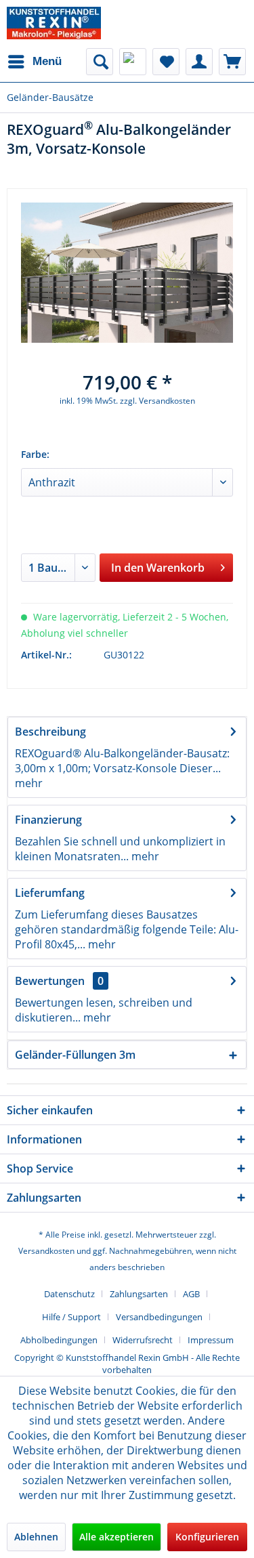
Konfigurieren (207, 1536)
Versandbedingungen (159, 1317)
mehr (29, 783)
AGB (191, 1294)
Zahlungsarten (139, 1294)
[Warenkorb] (232, 61)
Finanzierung (48, 819)
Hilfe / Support (71, 1317)
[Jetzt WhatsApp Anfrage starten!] (132, 61)
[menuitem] (34, 61)
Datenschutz (69, 1294)
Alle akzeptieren (116, 1536)
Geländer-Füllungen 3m (75, 1054)
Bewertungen (50, 980)
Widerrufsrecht (142, 1340)
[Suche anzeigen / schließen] (99, 61)
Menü (47, 61)
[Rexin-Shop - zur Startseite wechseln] (54, 23)
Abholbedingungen (59, 1340)
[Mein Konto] (199, 61)
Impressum (211, 1340)
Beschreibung (50, 731)
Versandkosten (46, 1251)
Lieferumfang (50, 892)
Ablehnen (36, 1536)
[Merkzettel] (165, 61)
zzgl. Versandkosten (157, 400)
